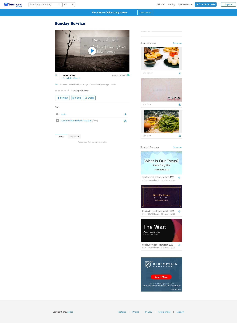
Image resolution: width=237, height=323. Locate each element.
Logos (70, 311)
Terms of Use (164, 311)
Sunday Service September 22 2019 (158, 211)
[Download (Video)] (126, 121)
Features (160, 4)
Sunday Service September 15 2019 (158, 177)
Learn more (145, 12)
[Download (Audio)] (126, 114)
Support (180, 311)
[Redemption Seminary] (161, 274)
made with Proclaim (119, 75)
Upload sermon (185, 4)
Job (56, 84)
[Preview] (179, 177)
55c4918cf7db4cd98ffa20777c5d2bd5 (79, 120)
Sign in (228, 4)
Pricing (171, 4)
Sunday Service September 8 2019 (157, 244)
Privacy (148, 311)
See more (177, 43)
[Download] (180, 73)
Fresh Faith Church (71, 78)
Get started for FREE (205, 4)
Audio (63, 114)
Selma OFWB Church (150, 180)
